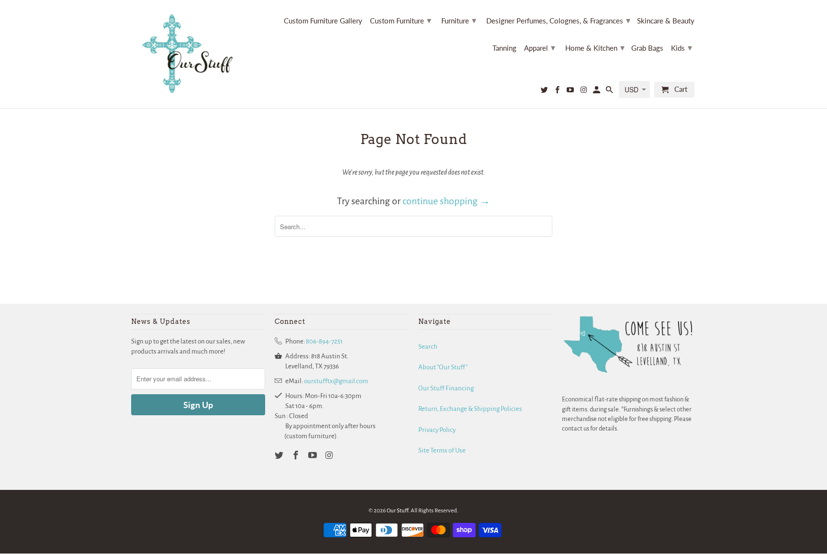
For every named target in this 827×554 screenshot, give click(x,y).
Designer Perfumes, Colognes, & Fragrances (558, 20)
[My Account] (597, 92)
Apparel (539, 47)
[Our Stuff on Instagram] (584, 92)
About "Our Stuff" (443, 367)
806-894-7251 (324, 341)
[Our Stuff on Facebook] (558, 92)
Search (427, 346)
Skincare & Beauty (665, 21)
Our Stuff (397, 511)
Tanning (504, 48)
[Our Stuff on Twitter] (545, 92)
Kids (681, 47)
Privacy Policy (437, 429)
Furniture (458, 20)
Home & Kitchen (595, 47)
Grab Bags (647, 48)
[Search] (610, 92)
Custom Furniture (400, 20)
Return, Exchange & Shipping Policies (470, 408)
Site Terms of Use (442, 450)
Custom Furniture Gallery (323, 21)
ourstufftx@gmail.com (336, 381)
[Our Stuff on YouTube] (571, 92)
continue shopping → (446, 201)
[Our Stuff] (191, 54)
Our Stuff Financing (446, 388)
